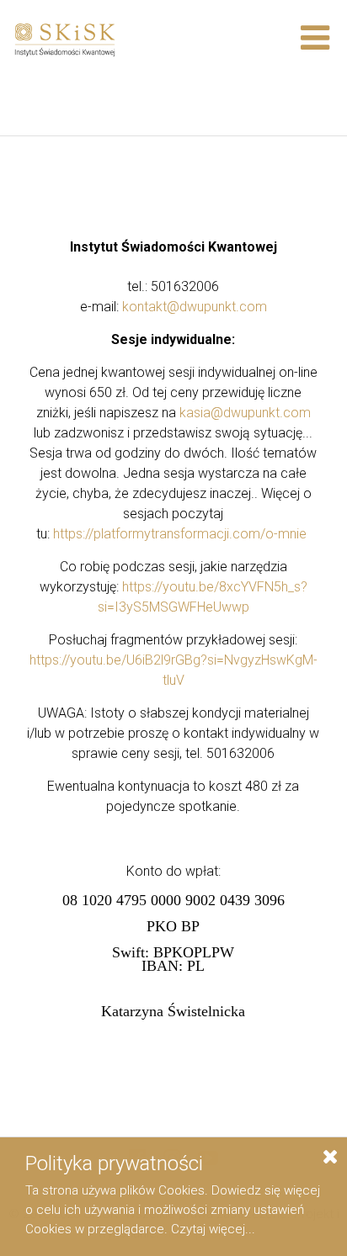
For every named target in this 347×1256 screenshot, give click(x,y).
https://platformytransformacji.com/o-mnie (180, 534)
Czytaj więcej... (213, 1229)
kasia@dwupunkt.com (245, 413)
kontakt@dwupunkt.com (194, 307)
